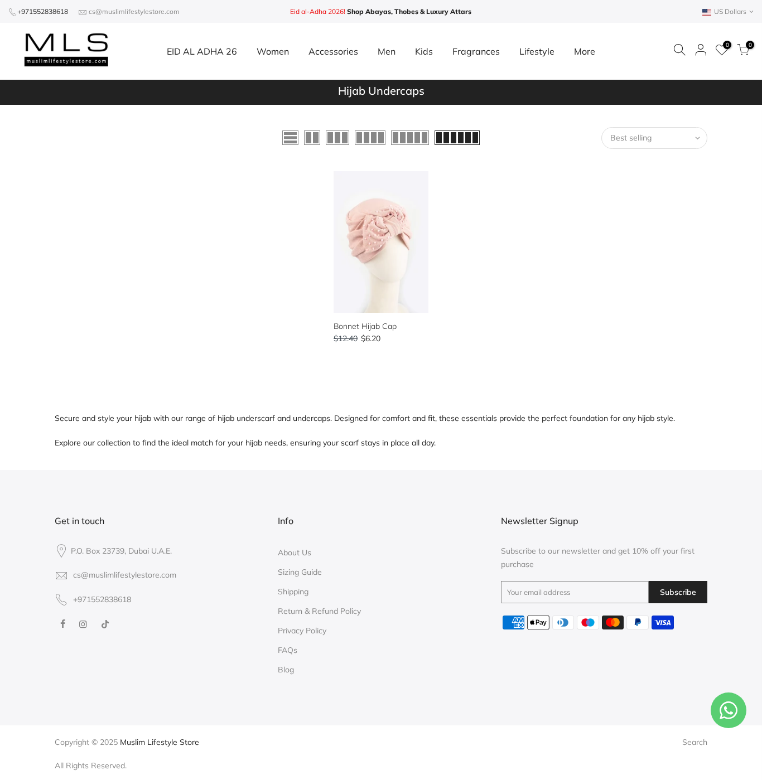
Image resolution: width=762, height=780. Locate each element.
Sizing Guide (300, 572)
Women (273, 51)
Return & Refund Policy (319, 611)
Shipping (293, 592)
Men (387, 51)
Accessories (333, 51)
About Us (294, 553)
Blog (286, 670)
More (584, 51)
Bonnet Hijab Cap (365, 326)
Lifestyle (536, 51)
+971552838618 (42, 11)
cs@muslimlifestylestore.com (134, 11)
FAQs (287, 650)
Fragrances (476, 51)
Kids (424, 51)
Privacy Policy (302, 631)
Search (694, 742)
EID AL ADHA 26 (202, 51)
